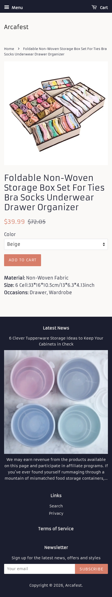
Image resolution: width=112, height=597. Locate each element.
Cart (103, 7)
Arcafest (73, 585)
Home (9, 49)
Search (56, 506)
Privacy (56, 513)
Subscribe (91, 569)
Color (10, 234)
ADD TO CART (22, 259)
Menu (17, 7)
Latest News (56, 328)
